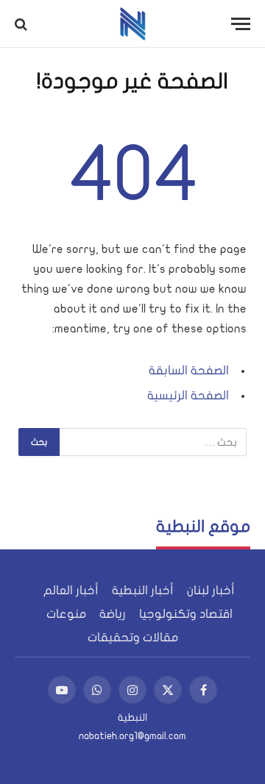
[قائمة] (240, 23)
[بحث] (22, 23)
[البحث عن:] (152, 442)
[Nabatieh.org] (132, 24)
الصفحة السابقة (189, 371)
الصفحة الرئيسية (188, 396)
